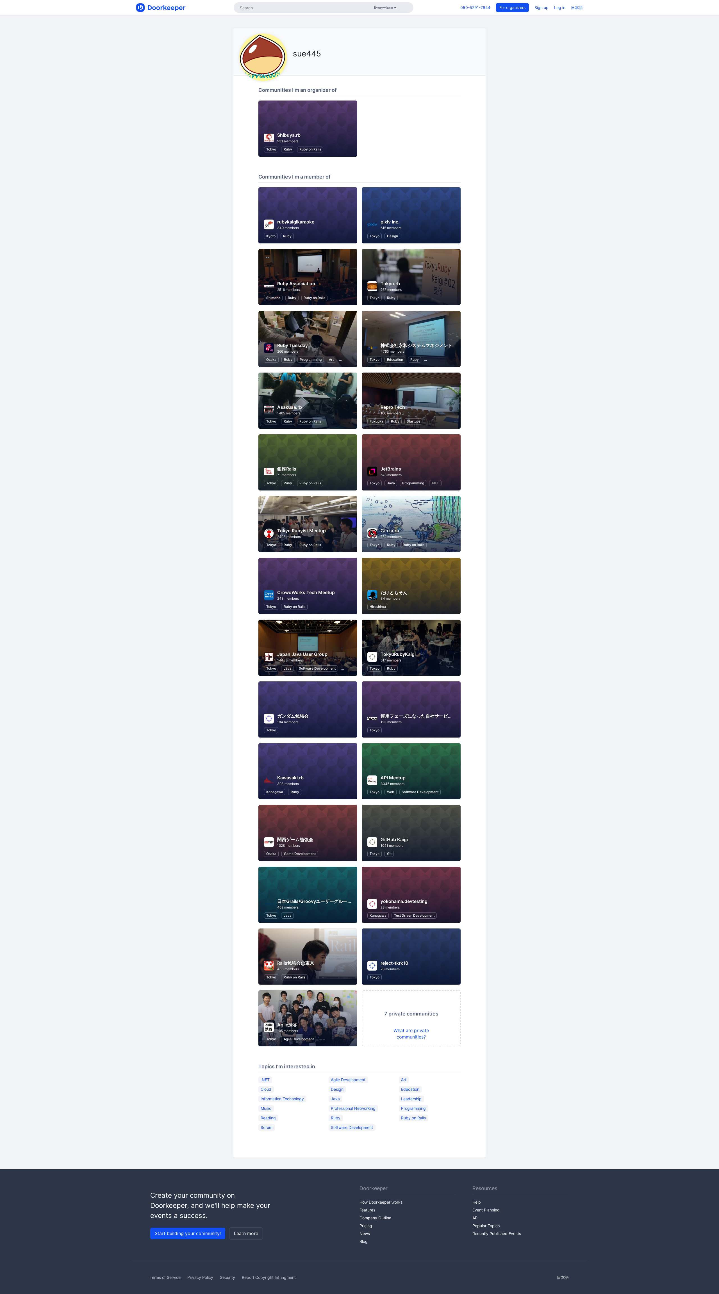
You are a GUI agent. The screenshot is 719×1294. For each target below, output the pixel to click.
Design (392, 236)
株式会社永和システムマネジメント (416, 345)
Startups (413, 421)
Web (390, 792)
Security (227, 1277)
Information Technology (282, 1098)
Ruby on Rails (310, 149)
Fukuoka (376, 421)
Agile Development (299, 1039)
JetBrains (391, 469)
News (365, 1233)
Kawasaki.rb (290, 777)
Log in (559, 7)
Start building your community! (188, 1233)
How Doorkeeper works (381, 1202)
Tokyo (271, 149)
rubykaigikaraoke (295, 222)
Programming (311, 359)
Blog (364, 1241)
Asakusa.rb (289, 407)
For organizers (512, 7)
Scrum (266, 1127)
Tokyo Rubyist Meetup (301, 530)
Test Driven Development (414, 915)
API (475, 1217)
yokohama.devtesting (404, 901)
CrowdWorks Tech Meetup (306, 592)
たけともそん (394, 592)
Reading (268, 1117)
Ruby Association (296, 283)
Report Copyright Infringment (269, 1277)
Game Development (300, 854)
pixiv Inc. (390, 222)
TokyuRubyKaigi (398, 654)
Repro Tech (393, 407)
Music (266, 1108)
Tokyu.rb (390, 283)
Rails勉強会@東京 (295, 963)
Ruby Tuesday (292, 345)
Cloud (266, 1089)
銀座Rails (286, 469)
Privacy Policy (200, 1277)
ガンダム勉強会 (293, 716)
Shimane (273, 298)
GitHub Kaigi (394, 839)
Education (395, 359)
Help (476, 1202)
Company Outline (375, 1217)
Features (367, 1210)
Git (389, 854)
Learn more (246, 1233)
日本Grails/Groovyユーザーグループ (314, 901)
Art (331, 359)
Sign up (541, 7)
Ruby (288, 149)
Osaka (271, 359)
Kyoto (271, 236)
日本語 (577, 7)
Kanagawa (274, 792)
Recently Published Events (496, 1233)
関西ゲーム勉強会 (295, 839)
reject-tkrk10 (394, 963)
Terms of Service (165, 1277)
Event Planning (486, 1210)
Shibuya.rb (289, 135)
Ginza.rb (390, 530)
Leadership (411, 1098)
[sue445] (294, 66)
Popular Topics (486, 1225)
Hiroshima (378, 606)
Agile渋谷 (287, 1025)
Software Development (317, 668)
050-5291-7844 (475, 7)
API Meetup (393, 777)
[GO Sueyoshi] (301, 66)
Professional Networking (353, 1108)
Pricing (366, 1225)
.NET (435, 483)
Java (391, 483)
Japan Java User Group (302, 654)
